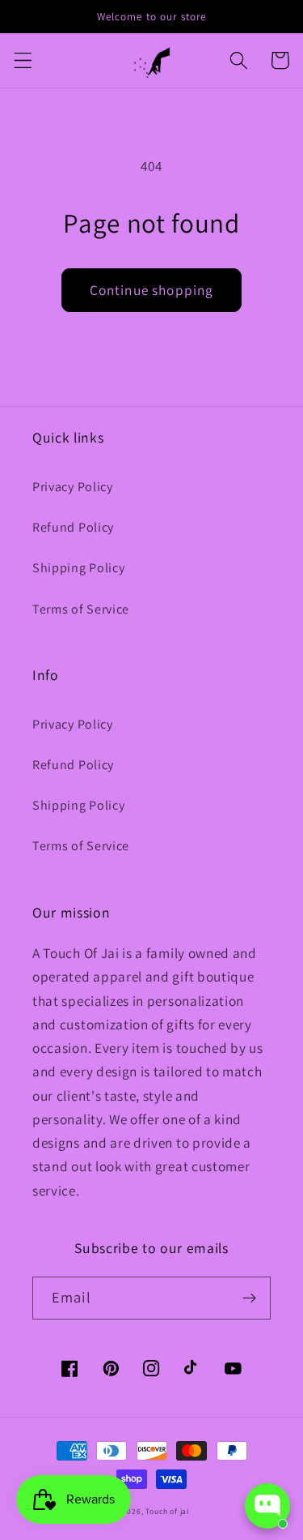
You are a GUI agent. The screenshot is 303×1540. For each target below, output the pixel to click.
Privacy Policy (72, 486)
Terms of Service (80, 609)
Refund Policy (73, 527)
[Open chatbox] (267, 1506)
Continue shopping (152, 289)
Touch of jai (167, 1511)
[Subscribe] (249, 1298)
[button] (23, 60)
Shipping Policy (78, 567)
